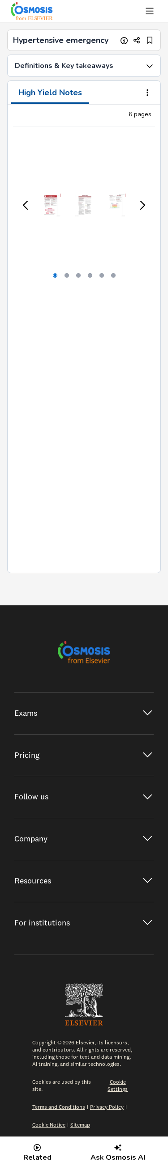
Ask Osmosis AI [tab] (117, 1157)
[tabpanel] (84, 339)
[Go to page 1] (55, 275)
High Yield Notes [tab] (50, 92)
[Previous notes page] (26, 205)
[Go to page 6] (113, 275)
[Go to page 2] (67, 275)
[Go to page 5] (102, 275)
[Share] (136, 40)
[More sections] (147, 93)
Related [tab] (37, 1157)
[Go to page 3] (78, 275)
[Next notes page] (142, 205)
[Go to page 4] (90, 275)
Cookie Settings (118, 1085)
